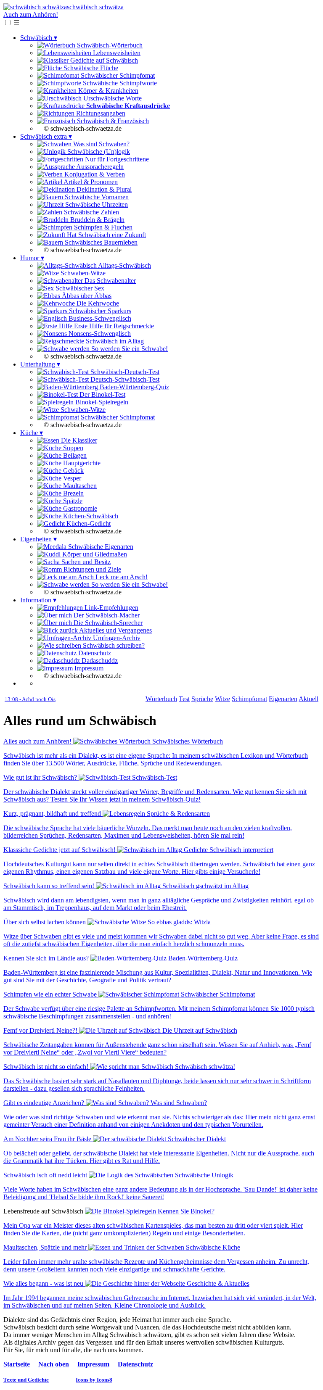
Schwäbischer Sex (79, 288)
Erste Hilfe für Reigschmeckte (113, 326)
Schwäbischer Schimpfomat (117, 75)
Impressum (88, 668)
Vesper (71, 478)
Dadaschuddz (99, 660)
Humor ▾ (32, 257)
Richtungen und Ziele (91, 569)
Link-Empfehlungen (110, 607)
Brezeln (72, 493)
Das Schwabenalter (109, 280)
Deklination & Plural (103, 189)
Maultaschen (79, 485)
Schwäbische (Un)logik (98, 151)
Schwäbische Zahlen (90, 212)
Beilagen (74, 455)
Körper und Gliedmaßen (94, 554)
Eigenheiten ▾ (38, 539)
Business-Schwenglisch (99, 318)
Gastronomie (79, 508)
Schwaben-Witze (82, 273)
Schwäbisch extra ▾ (46, 136)
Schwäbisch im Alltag (114, 341)
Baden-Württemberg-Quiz (133, 386)
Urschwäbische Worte (112, 98)
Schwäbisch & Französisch (112, 120)
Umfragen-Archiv (115, 637)
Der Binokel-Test (101, 394)
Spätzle (71, 500)
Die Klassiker (78, 440)
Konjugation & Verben (94, 174)
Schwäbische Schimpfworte (119, 83)
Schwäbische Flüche (90, 67)
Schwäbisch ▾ (38, 37)
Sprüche (202, 698)
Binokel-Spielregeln (101, 402)
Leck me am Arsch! (121, 576)
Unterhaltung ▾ (40, 364)
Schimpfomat (249, 698)
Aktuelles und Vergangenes (115, 630)
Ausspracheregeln (99, 166)
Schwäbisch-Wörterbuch (109, 45)
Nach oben (53, 1364)
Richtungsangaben (99, 113)
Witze (222, 698)
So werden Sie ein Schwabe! (129, 348)
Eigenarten (283, 698)
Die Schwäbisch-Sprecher (107, 622)
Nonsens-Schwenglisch (99, 333)
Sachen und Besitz (85, 561)
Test (184, 698)
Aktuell (308, 698)
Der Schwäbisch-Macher (106, 615)
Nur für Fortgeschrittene (116, 159)
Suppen (72, 447)
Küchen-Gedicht (88, 523)
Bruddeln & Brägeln (96, 219)
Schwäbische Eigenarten (99, 546)
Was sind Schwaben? (100, 144)
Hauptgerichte (81, 463)
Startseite (16, 1364)
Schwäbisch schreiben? (113, 645)
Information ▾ (38, 600)
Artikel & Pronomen (90, 181)
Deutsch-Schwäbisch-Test (124, 379)
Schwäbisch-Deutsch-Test (124, 371)
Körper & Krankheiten (107, 90)
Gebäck (72, 470)
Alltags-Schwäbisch (124, 265)
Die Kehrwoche (97, 303)
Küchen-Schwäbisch (89, 516)
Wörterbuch (161, 698)
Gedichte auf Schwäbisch (103, 60)
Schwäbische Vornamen (96, 196)
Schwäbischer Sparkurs (99, 310)
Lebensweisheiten (115, 52)
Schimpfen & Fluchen (102, 227)
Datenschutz (94, 653)
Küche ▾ (31, 432)
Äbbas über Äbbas (85, 295)
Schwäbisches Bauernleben (100, 242)
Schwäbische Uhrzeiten (96, 204)
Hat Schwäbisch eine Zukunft (105, 234)
